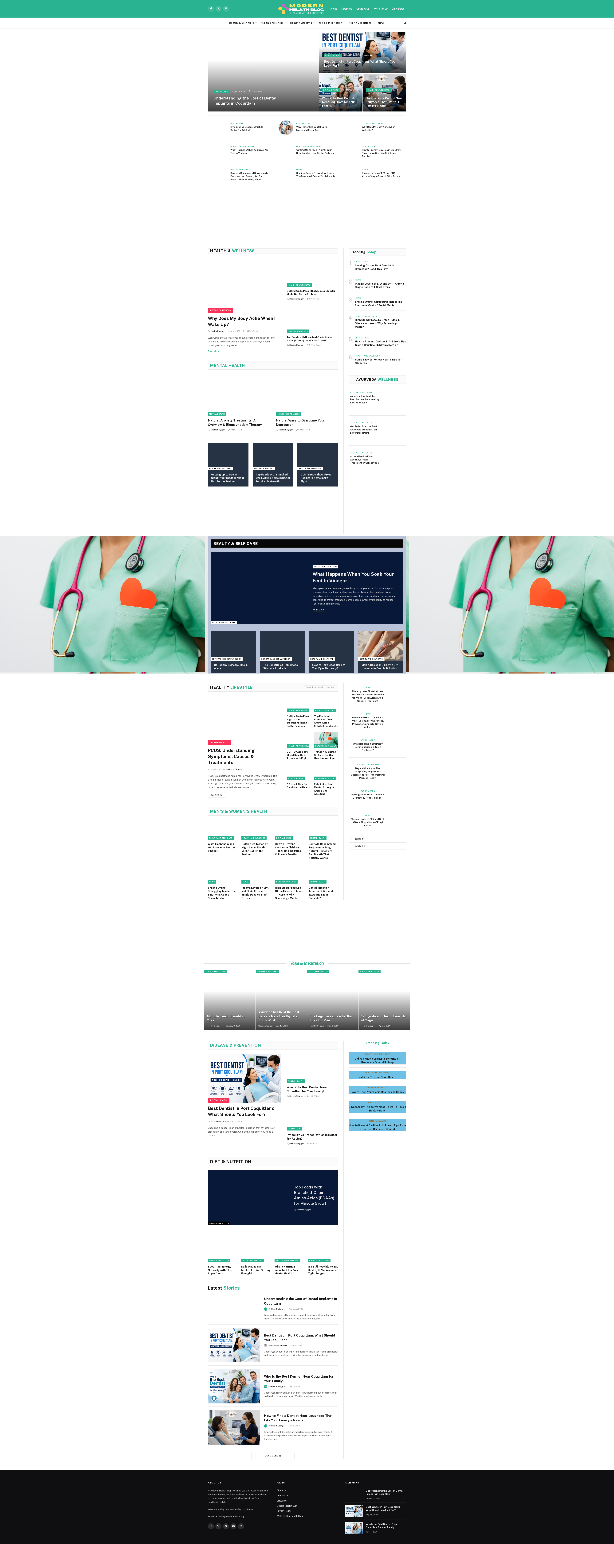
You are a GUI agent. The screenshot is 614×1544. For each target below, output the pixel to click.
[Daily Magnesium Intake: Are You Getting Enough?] (256, 1247)
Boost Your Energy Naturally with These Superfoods (221, 1270)
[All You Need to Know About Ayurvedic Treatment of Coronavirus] (394, 460)
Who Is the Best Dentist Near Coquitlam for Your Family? (338, 102)
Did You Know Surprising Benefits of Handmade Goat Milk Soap (377, 1060)
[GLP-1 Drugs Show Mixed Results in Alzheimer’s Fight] (317, 456)
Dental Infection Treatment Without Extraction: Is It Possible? (321, 893)
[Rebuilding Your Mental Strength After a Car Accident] (326, 772)
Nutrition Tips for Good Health (377, 1077)
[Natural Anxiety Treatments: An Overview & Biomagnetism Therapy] (239, 395)
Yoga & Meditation (330, 23)
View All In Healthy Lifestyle (320, 687)
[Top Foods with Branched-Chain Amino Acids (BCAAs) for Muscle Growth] (312, 318)
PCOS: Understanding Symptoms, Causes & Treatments (231, 756)
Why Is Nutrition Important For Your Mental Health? (286, 1270)
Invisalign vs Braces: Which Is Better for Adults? (246, 128)
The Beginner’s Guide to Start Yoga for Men (332, 1018)
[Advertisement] (304, 213)
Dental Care (221, 91)
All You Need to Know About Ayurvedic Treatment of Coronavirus (364, 459)
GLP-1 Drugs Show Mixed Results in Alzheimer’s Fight (316, 478)
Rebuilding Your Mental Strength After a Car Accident (324, 789)
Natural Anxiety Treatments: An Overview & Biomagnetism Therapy (235, 422)
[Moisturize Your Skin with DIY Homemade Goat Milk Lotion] (380, 646)
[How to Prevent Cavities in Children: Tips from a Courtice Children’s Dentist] (351, 150)
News (381, 23)
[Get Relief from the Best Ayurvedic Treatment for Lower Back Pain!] (394, 430)
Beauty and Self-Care (243, 146)
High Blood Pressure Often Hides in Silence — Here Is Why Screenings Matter (377, 323)
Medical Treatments (368, 765)
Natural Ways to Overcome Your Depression (300, 422)
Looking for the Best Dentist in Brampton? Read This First (374, 267)
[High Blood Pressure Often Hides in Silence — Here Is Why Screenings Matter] (289, 874)
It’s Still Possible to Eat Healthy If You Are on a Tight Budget (323, 1270)
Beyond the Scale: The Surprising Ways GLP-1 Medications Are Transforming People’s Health (368, 773)
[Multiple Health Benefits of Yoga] (230, 1000)
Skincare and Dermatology (226, 659)
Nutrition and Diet (298, 331)
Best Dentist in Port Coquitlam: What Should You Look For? (360, 64)
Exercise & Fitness (372, 123)
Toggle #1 (359, 839)
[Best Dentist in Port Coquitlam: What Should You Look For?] (362, 52)
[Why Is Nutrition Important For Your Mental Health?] (290, 1247)
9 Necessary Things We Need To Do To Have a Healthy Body (377, 1108)
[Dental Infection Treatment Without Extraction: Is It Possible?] (323, 874)
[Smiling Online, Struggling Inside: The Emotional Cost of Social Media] (286, 173)
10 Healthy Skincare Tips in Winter (231, 666)
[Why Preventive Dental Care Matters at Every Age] (286, 127)
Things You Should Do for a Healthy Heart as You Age (325, 755)
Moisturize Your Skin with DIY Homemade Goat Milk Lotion (380, 666)
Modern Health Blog (287, 1506)
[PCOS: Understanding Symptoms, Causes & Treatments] (244, 720)
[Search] (404, 23)
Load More (271, 1456)
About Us (347, 8)
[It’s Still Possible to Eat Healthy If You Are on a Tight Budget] (323, 1247)
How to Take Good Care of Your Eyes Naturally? (329, 666)
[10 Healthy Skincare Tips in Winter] (233, 646)
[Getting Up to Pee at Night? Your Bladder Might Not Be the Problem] (286, 150)
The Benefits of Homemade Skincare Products (280, 666)
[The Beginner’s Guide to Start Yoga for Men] (332, 1000)
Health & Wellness (272, 23)
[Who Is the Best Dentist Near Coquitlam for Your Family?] (340, 92)
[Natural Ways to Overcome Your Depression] (307, 395)
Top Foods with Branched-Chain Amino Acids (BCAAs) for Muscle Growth (309, 339)
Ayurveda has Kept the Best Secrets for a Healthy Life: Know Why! (364, 399)
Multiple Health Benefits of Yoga (227, 1018)
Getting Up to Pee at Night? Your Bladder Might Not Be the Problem (315, 151)
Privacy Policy (284, 1511)
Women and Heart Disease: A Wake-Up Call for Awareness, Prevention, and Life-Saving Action (368, 722)
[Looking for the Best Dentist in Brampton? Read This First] (396, 796)
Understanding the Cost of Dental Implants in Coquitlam (244, 101)
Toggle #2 (359, 846)
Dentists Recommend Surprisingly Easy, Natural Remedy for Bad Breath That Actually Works (249, 176)
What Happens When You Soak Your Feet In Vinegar (249, 151)
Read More (213, 351)
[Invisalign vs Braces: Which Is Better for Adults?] (220, 127)
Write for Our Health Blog (290, 1516)
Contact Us (362, 8)
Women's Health (219, 742)
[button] (377, 839)
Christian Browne (218, 1121)
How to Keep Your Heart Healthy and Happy (377, 1092)
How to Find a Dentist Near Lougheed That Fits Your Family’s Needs (384, 102)
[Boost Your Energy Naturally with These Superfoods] (223, 1247)
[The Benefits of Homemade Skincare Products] (282, 646)
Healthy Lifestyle (301, 23)
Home (334, 8)
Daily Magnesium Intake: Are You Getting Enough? (256, 1270)
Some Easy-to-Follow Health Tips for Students (378, 361)
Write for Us (381, 8)
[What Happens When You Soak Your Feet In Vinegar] (220, 150)
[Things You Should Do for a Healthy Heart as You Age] (326, 740)
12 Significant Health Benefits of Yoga (383, 1018)
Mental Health (217, 414)
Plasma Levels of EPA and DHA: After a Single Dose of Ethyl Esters (381, 175)
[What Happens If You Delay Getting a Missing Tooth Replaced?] (396, 745)
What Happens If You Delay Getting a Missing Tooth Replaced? (368, 747)
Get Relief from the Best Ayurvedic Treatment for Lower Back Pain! (363, 429)
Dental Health (332, 55)
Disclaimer (398, 8)
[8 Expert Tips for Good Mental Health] (299, 772)
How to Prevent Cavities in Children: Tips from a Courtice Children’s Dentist (381, 153)
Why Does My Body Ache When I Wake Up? (379, 128)
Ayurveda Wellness (361, 392)
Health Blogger (218, 331)
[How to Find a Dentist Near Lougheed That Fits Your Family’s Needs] (384, 92)
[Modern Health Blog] (301, 9)
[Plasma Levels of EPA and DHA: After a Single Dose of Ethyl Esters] (351, 173)
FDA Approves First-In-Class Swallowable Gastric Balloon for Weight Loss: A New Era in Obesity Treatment (368, 696)
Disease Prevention (377, 1087)
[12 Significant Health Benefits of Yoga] (384, 1000)
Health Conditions (360, 23)
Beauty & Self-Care (241, 23)
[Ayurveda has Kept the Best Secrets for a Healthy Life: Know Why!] (394, 400)
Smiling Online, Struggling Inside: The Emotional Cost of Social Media (315, 175)
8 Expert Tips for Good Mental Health (298, 786)
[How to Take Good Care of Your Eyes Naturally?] (331, 646)
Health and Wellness (378, 90)
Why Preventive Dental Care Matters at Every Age (311, 128)
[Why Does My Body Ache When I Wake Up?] (351, 127)
